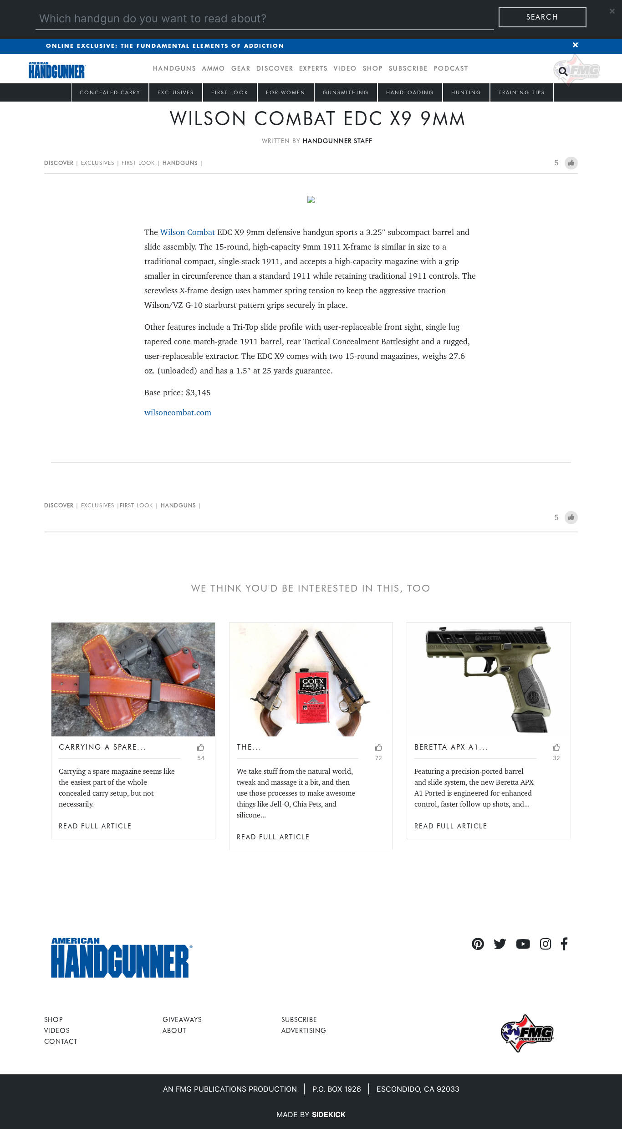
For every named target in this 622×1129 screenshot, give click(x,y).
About (174, 1030)
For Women (286, 92)
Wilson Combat (187, 232)
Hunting (466, 92)
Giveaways (182, 1019)
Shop (373, 68)
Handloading (410, 92)
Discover (274, 68)
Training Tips (522, 92)
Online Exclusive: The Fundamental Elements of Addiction (165, 46)
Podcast (451, 68)
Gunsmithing (346, 92)
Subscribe (408, 68)
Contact (60, 1041)
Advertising (303, 1030)
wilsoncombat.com (177, 412)
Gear (240, 68)
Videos (57, 1030)
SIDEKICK (329, 1114)
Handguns (174, 68)
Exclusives (176, 92)
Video (345, 68)
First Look (230, 92)
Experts (313, 68)
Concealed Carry (110, 92)
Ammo (213, 68)
